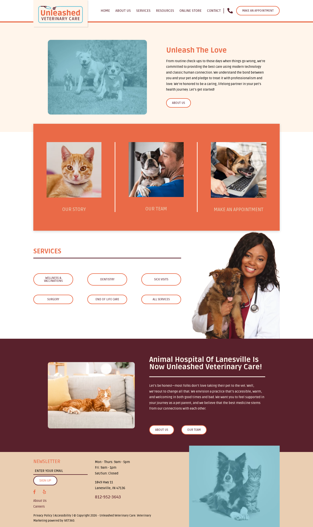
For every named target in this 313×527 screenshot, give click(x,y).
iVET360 (69, 520)
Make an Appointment (258, 11)
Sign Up (45, 480)
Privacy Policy (42, 515)
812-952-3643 (108, 497)
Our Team (194, 430)
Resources (165, 11)
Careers (39, 507)
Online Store (191, 11)
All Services (161, 299)
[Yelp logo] (44, 492)
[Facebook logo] (34, 492)
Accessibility (63, 515)
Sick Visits (161, 279)
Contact (214, 11)
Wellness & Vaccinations (53, 279)
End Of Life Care (107, 299)
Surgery (53, 299)
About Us (123, 11)
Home (105, 11)
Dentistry (107, 279)
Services (143, 11)
